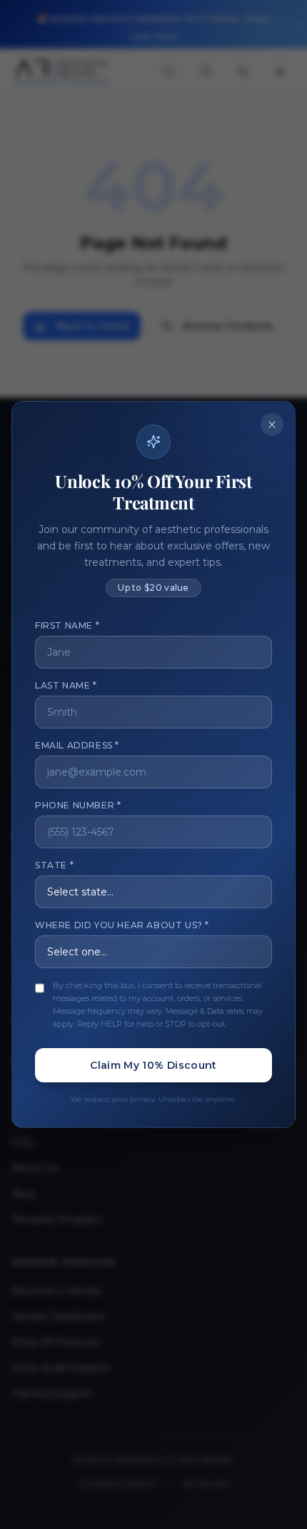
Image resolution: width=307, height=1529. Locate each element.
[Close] (272, 424)
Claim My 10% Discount (153, 1065)
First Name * (67, 625)
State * (54, 865)
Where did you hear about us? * (122, 925)
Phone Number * (78, 805)
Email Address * (77, 745)
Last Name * (66, 685)
